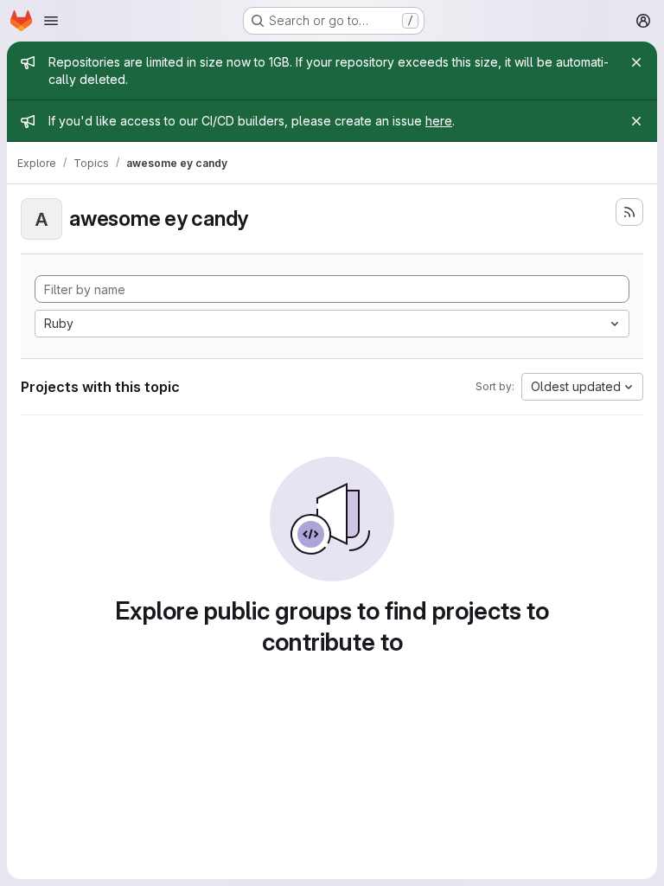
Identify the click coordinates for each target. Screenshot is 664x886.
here (438, 120)
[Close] (636, 62)
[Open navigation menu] (51, 21)
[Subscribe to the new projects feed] (629, 212)
